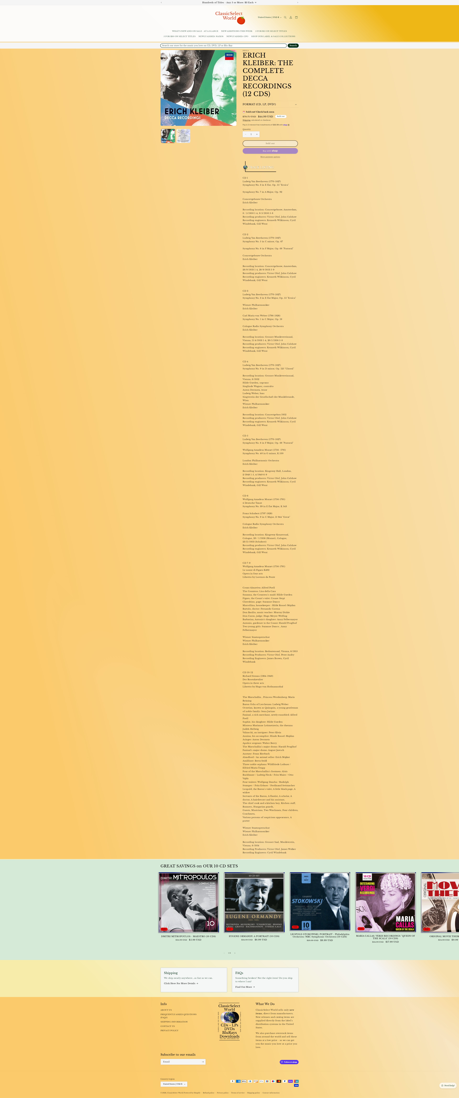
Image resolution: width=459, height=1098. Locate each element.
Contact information (271, 1093)
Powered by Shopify (192, 1093)
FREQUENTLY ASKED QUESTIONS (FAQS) (179, 1016)
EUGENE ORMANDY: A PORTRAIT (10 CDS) (254, 936)
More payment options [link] (270, 157)
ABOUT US (166, 1010)
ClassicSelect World (175, 1093)
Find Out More (243, 987)
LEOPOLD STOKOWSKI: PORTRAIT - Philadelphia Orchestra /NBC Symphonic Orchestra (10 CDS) (319, 935)
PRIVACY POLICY (169, 1030)
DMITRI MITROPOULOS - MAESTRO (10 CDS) (188, 936)
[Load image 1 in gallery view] (168, 136)
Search (293, 45)
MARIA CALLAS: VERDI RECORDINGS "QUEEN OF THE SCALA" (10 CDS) (385, 937)
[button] (285, 17)
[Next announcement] (297, 2)
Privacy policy (223, 1093)
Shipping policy (253, 1093)
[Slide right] (235, 953)
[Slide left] (224, 953)
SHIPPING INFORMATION (174, 1022)
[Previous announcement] (161, 2)
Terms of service (238, 1093)
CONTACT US (168, 1026)
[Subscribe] (202, 1062)
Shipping (247, 120)
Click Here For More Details (179, 983)
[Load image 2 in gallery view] (183, 136)
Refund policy (208, 1093)
